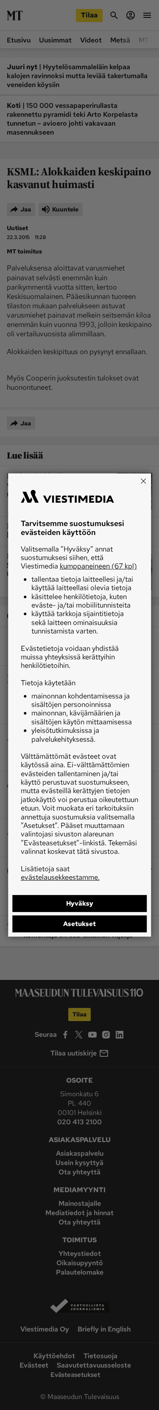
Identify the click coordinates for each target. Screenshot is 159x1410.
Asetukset (79, 924)
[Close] (143, 481)
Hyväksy (79, 903)
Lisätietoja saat (60, 873)
